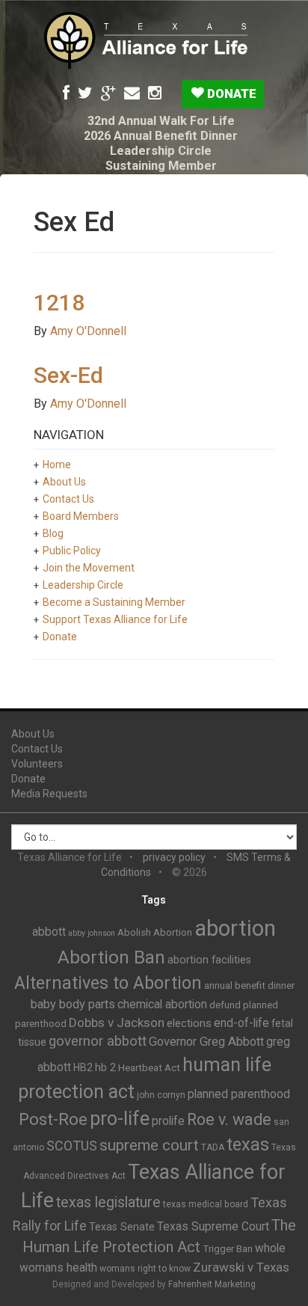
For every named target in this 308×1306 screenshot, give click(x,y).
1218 (59, 302)
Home (57, 464)
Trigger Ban (228, 1248)
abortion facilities (209, 960)
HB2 (83, 1067)
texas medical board (205, 1204)
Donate (230, 93)
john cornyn (161, 1095)
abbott (49, 932)
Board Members (81, 516)
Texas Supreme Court (213, 1226)
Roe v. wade (229, 1119)
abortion (235, 928)
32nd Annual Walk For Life (161, 121)
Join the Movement (89, 568)
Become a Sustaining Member (114, 602)
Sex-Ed (68, 375)
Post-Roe (53, 1119)
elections (189, 1023)
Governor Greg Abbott (206, 1041)
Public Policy (72, 551)
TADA (212, 1147)
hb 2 (105, 1067)
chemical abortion (162, 1004)
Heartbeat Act (149, 1067)
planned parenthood (239, 1094)
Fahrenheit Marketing (212, 1284)
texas (248, 1144)
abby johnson (91, 933)
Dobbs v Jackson (116, 1022)
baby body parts (73, 1004)
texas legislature (108, 1202)
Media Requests (49, 794)
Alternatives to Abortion (108, 982)
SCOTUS (71, 1145)
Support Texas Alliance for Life (115, 619)
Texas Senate (122, 1227)
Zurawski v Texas (241, 1267)
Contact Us (68, 499)
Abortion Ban (111, 957)
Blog (53, 533)
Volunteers (37, 764)
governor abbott (98, 1041)
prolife (168, 1121)
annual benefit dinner (249, 985)
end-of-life (241, 1023)
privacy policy (174, 857)
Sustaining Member (161, 166)
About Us (64, 482)
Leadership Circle (161, 151)
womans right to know (145, 1268)
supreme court (149, 1145)
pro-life (120, 1118)
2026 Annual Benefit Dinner (161, 136)
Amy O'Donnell (88, 331)
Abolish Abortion (154, 932)
